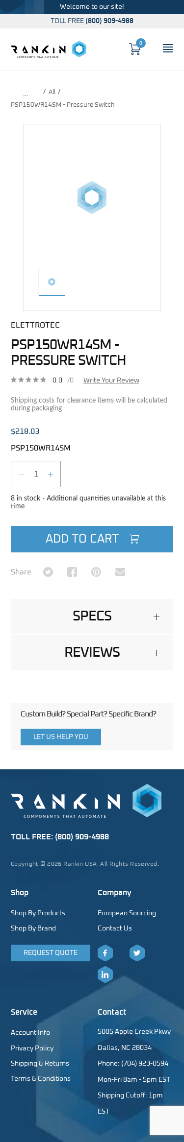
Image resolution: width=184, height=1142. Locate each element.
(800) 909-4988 (109, 21)
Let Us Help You (60, 737)
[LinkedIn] (105, 974)
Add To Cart (84, 539)
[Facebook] (105, 953)
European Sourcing (127, 913)
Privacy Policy (32, 1048)
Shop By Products (38, 913)
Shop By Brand (33, 928)
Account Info (30, 1032)
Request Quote (51, 953)
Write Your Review (111, 380)
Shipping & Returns (40, 1063)
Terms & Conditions (41, 1078)
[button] (92, 616)
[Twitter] (137, 953)
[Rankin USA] (48, 49)
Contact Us (115, 928)
